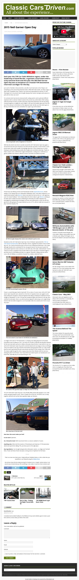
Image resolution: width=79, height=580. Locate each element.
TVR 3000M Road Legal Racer (43, 501)
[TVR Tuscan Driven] (11, 493)
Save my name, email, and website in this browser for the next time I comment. (25, 554)
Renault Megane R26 (63, 195)
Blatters (20, 195)
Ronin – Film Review (60, 70)
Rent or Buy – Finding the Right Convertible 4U (26, 502)
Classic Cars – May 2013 (62, 294)
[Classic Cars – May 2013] (64, 284)
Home (4, 18)
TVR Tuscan (9, 500)
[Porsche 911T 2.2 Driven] (64, 352)
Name (5, 540)
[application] (64, 31)
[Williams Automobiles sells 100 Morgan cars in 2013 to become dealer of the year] (64, 215)
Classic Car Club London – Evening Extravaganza (63, 166)
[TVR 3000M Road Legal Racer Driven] (43, 493)
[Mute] (70, 36)
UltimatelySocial (50, 579)
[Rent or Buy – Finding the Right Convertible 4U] (27, 493)
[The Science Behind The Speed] (64, 317)
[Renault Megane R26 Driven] (64, 186)
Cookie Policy (55, 18)
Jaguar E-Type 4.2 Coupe (62, 103)
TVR (9, 472)
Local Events (19, 31)
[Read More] (56, 79)
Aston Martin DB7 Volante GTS (63, 263)
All (6, 31)
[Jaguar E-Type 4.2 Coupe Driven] (64, 91)
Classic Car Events (32, 18)
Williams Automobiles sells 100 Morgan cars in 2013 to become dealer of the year (63, 228)
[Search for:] (39, 569)
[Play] (54, 36)
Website (6, 549)
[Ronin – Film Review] (64, 59)
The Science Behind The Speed (62, 330)
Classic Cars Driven (19, 18)
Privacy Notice (66, 18)
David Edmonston (38, 191)
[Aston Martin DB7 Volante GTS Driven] (64, 251)
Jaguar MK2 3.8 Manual (62, 133)
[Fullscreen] (73, 36)
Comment (6, 528)
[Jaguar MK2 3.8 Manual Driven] (64, 122)
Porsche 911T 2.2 (61, 363)
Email (5, 545)
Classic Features (44, 18)
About (10, 18)
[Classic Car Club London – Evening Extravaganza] (64, 154)
